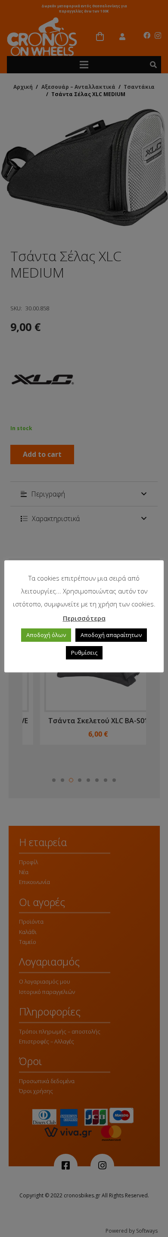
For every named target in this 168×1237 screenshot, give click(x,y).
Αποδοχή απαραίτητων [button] (111, 635)
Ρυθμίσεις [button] (84, 652)
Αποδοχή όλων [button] (46, 635)
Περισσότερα (84, 618)
